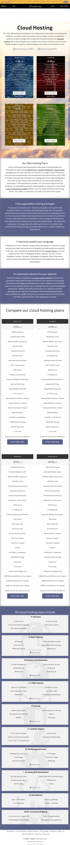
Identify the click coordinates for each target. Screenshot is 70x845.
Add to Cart (19, 93)
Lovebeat (40, 170)
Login (13, 6)
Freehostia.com (41, 839)
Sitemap (46, 834)
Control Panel (51, 251)
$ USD (53, 6)
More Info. (7, 2)
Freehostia (35, 6)
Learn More (19, 96)
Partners (53, 831)
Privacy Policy (39, 844)
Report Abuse (33, 831)
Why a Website (28, 834)
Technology (44, 831)
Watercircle (32, 170)
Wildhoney (49, 170)
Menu (5, 6)
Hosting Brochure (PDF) (24, 49)
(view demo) (24, 74)
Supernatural (59, 170)
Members (10, 831)
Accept (66, 2)
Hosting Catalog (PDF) (48, 49)
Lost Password (21, 831)
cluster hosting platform (43, 278)
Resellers (38, 834)
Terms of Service (31, 844)
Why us (61, 831)
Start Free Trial (17, 442)
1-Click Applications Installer (17, 189)
